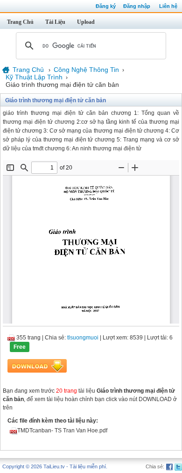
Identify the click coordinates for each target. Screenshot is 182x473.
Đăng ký (106, 6)
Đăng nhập (136, 6)
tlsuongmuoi (82, 337)
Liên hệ (168, 6)
